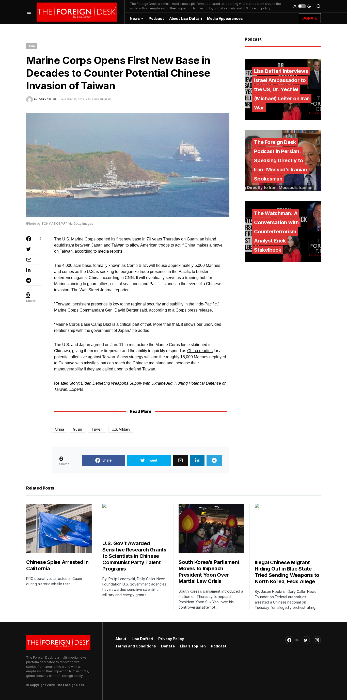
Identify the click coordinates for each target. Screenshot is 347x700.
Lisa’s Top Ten (193, 646)
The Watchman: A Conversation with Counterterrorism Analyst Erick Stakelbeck (276, 231)
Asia (32, 45)
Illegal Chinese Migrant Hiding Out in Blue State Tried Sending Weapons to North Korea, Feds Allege (287, 571)
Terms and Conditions (135, 646)
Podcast (219, 646)
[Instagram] (317, 640)
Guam (77, 429)
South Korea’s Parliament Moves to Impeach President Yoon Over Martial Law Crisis (209, 571)
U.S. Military (121, 429)
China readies (200, 351)
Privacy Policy (171, 639)
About (121, 639)
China (59, 429)
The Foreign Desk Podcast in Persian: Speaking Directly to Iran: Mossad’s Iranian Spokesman (280, 160)
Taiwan (118, 245)
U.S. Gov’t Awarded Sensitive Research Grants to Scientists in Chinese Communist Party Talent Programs (134, 556)
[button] (28, 12)
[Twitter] (306, 640)
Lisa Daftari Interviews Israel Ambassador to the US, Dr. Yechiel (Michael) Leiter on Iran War (282, 89)
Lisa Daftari (142, 639)
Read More (140, 411)
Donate (168, 646)
